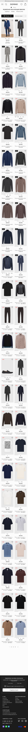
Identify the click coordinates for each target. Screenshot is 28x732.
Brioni (14, 7)
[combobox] (20, 16)
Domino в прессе (6, 701)
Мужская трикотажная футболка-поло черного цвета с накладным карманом (8, 302)
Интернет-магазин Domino (12, 7)
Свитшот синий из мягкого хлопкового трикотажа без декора (21, 432)
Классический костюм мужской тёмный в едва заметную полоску (21, 276)
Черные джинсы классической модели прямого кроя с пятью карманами (8, 328)
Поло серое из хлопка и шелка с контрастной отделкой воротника (21, 537)
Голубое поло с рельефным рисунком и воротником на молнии (8, 563)
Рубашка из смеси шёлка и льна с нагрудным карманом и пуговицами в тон (21, 354)
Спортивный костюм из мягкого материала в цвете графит (8, 406)
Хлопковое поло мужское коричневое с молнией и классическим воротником (21, 589)
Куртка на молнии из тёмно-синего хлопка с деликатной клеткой (8, 276)
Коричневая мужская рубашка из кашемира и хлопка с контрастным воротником (21, 198)
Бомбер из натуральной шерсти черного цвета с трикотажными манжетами (21, 67)
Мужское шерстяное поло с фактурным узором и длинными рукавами (21, 172)
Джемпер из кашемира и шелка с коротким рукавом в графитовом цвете (8, 146)
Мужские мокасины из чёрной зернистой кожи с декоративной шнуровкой (8, 380)
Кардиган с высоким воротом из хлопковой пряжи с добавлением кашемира (8, 93)
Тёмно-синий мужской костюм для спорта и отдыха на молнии (21, 406)
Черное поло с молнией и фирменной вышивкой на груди (8, 615)
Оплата (16, 698)
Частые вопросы (6, 711)
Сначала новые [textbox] (18, 16)
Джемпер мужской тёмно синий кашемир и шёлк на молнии (8, 172)
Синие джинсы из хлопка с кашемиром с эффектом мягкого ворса (21, 250)
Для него (10, 683)
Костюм (7, 41)
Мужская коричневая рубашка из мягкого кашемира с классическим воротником (8, 224)
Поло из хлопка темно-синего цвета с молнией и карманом (8, 589)
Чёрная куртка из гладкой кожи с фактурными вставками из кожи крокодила (21, 302)
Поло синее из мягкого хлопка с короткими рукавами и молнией (8, 537)
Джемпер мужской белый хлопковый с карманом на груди (8, 511)
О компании (5, 699)
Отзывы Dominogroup (7, 702)
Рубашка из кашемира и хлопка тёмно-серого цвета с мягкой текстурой (8, 198)
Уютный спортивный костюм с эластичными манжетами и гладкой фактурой (21, 380)
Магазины (5, 698)
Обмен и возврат (18, 701)
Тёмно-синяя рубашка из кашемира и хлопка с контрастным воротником (8, 250)
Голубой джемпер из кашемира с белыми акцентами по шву (21, 93)
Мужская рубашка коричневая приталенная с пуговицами (21, 224)
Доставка (17, 699)
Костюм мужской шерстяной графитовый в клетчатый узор (21, 41)
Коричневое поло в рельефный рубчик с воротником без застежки (21, 511)
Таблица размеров (19, 702)
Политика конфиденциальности (10, 714)
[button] (12, 20)
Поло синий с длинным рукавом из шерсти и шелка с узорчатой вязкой (21, 146)
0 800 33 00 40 (8, 721)
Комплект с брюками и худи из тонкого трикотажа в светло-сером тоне (8, 67)
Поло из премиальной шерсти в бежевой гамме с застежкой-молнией (21, 563)
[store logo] (14, 4)
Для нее (19, 683)
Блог (3, 705)
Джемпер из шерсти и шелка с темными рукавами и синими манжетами (8, 354)
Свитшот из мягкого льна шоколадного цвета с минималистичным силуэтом (8, 432)
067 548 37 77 (7, 723)
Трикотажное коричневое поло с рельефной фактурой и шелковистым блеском (8, 641)
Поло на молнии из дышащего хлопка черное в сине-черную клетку (21, 615)
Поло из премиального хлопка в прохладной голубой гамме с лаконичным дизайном (21, 641)
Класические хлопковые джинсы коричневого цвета (21, 328)
